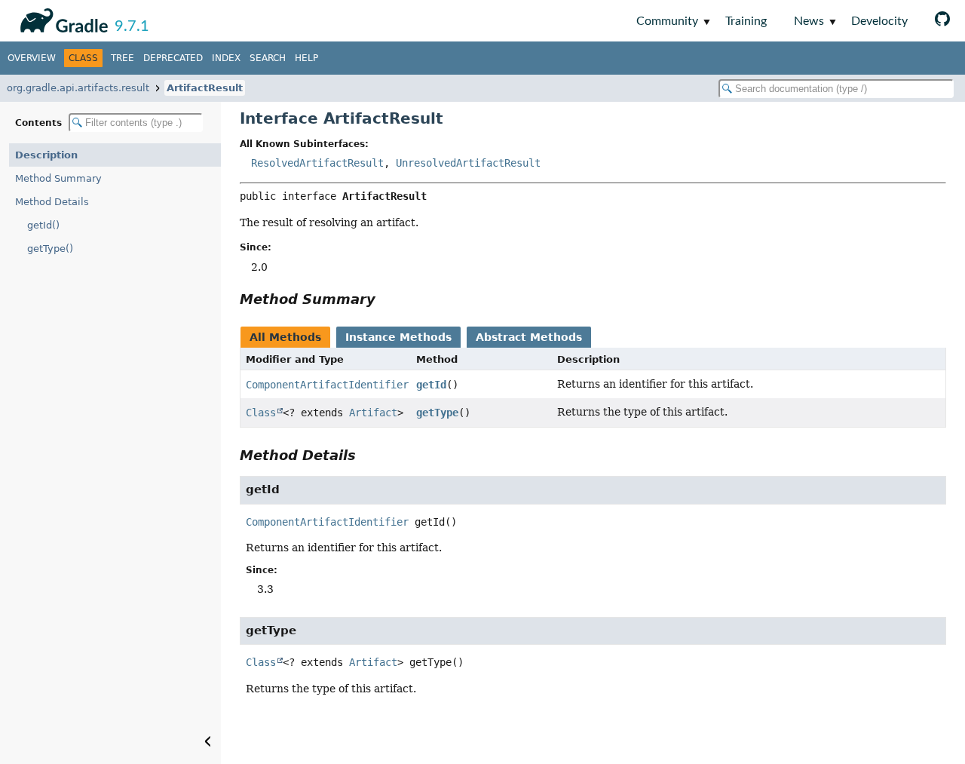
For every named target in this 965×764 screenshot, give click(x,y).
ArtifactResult (205, 88)
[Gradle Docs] (61, 18)
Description (46, 155)
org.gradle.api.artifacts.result (78, 88)
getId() (43, 225)
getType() (50, 248)
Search (268, 58)
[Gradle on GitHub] (942, 20)
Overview (32, 58)
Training (746, 21)
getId (431, 385)
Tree (122, 58)
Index (226, 58)
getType (437, 413)
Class (261, 413)
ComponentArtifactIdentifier (327, 385)
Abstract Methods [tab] (529, 337)
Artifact (373, 413)
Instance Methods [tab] (398, 337)
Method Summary (58, 178)
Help (306, 58)
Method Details (52, 201)
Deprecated (173, 58)
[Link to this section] (386, 299)
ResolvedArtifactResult (317, 163)
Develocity (879, 21)
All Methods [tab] (285, 337)
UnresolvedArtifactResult (468, 163)
